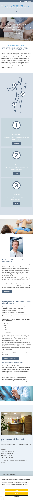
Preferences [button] (26, 486)
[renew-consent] (1, 498)
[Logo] (16, 7)
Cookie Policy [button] (21, 484)
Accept (16, 490)
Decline (16, 493)
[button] (16, 11)
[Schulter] (16, 82)
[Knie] (16, 106)
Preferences (16, 496)
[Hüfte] (16, 94)
